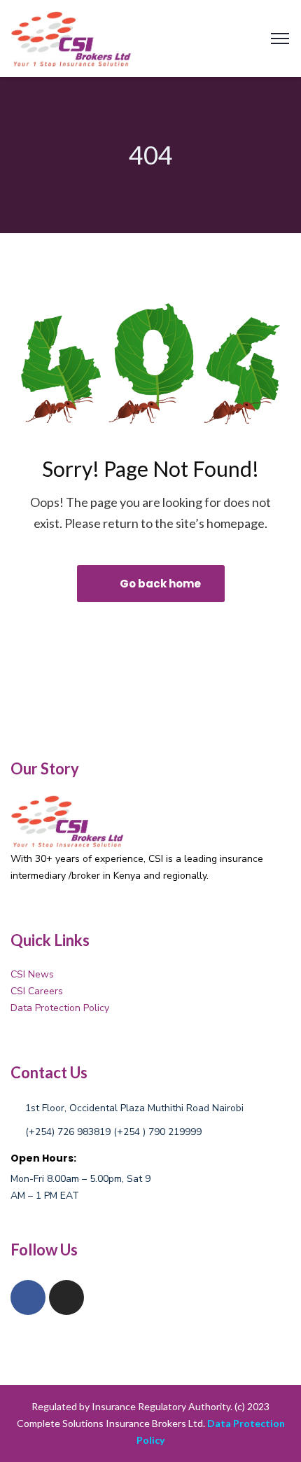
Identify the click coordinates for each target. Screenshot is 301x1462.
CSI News (32, 974)
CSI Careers (36, 991)
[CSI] (72, 36)
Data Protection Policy (59, 1008)
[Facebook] (28, 1297)
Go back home (159, 583)
